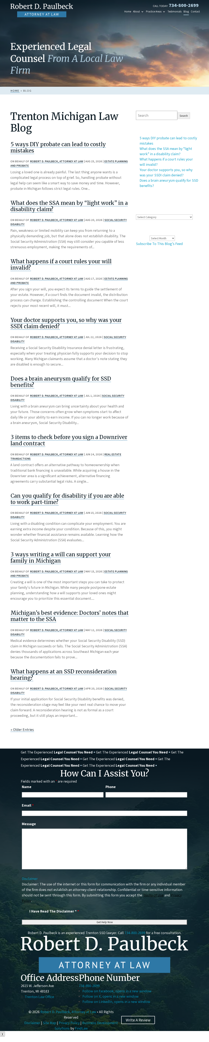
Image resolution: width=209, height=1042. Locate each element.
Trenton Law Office (39, 996)
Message (29, 823)
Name (26, 786)
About (136, 11)
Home (127, 11)
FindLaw (81, 1028)
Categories (144, 211)
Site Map (49, 1022)
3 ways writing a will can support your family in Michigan (60, 557)
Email (28, 805)
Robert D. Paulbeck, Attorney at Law (56, 161)
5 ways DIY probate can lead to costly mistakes (58, 147)
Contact (195, 11)
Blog (186, 11)
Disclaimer (30, 878)
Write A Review (138, 1020)
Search (184, 115)
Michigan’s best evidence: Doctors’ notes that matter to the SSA (69, 616)
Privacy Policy (69, 1022)
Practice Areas (153, 11)
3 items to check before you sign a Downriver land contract (68, 440)
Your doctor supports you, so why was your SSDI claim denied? (66, 323)
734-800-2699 (184, 5)
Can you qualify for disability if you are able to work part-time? (67, 498)
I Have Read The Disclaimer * (54, 911)
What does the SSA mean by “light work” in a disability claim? (69, 206)
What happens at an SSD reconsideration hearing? (63, 674)
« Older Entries (22, 729)
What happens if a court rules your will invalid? (61, 264)
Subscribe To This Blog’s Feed (159, 243)
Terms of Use (153, 895)
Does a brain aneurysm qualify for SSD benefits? (60, 381)
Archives (142, 238)
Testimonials (174, 11)
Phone (111, 786)
